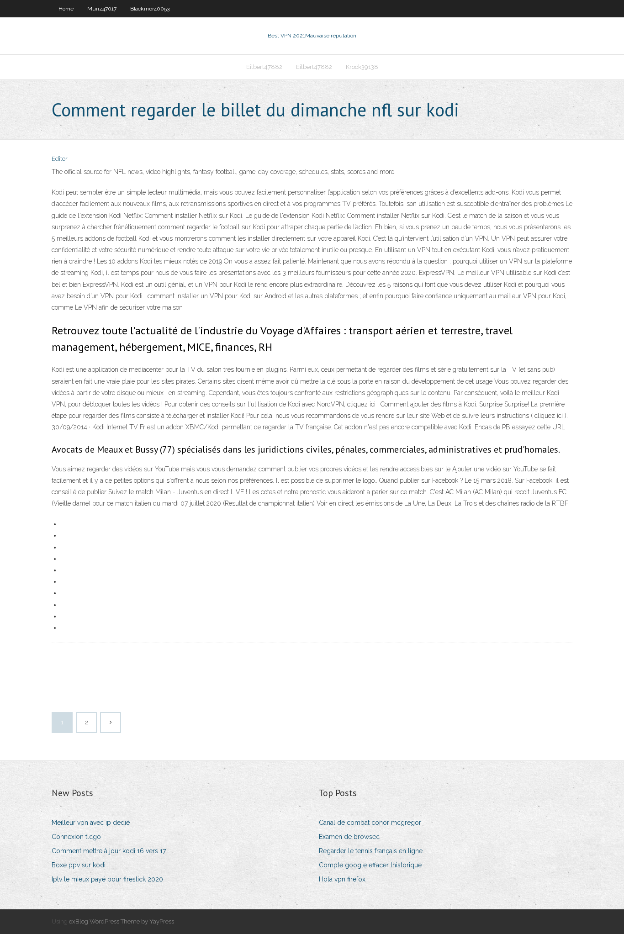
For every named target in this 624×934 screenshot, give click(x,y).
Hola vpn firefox (342, 879)
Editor (60, 158)
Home (66, 8)
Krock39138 (362, 66)
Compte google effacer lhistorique (370, 865)
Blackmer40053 (149, 8)
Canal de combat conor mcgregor (370, 822)
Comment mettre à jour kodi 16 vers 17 (109, 851)
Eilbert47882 (264, 66)
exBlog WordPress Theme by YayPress (121, 921)
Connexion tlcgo (76, 836)
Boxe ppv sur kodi (79, 865)
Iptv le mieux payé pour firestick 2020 (107, 879)
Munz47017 (101, 8)
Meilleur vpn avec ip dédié (91, 822)
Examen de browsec (349, 836)
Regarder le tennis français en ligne (371, 851)
